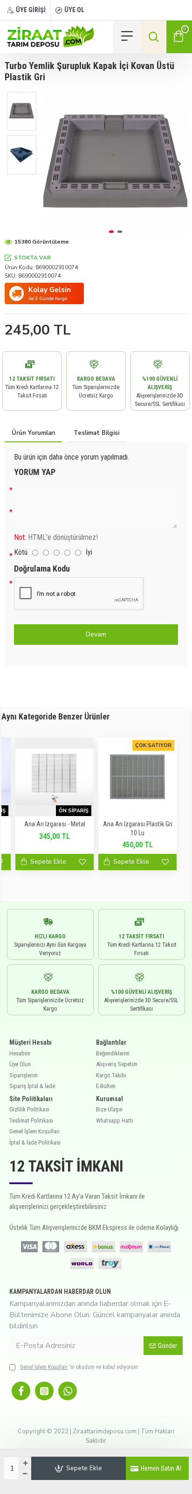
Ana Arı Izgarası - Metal (54, 824)
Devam (96, 634)
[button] (52, 164)
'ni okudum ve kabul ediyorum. (79, 1367)
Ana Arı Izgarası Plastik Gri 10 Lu (137, 828)
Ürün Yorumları (33, 433)
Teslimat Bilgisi (96, 433)
